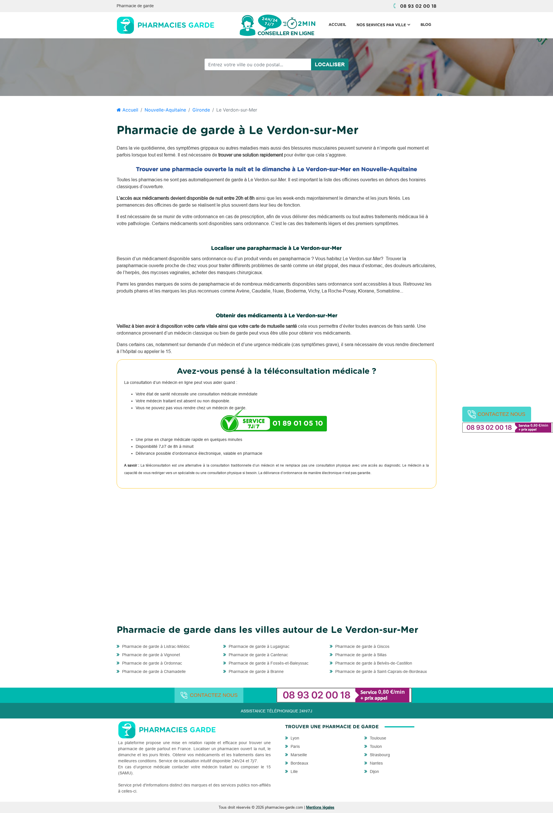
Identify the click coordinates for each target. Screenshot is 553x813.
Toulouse (377, 738)
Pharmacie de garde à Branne (256, 671)
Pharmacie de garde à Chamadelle (153, 671)
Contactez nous (501, 414)
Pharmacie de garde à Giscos (361, 646)
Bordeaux (298, 763)
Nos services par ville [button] (386, 25)
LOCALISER (330, 64)
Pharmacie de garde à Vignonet (150, 654)
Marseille (298, 754)
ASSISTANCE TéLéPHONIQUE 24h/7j (276, 711)
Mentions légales (320, 807)
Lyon (294, 738)
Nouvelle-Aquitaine (165, 110)
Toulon (375, 746)
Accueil (337, 25)
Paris (294, 746)
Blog (426, 25)
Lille (293, 771)
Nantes (376, 763)
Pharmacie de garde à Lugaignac (258, 646)
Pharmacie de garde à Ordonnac (151, 663)
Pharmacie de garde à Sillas (360, 654)
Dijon (374, 771)
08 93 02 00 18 (418, 6)
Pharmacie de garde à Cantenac (258, 654)
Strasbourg (379, 754)
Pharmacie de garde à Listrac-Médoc (155, 646)
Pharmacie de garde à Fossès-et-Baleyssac (268, 663)
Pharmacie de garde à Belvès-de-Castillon (373, 663)
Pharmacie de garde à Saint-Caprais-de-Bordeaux (380, 671)
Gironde (201, 110)
